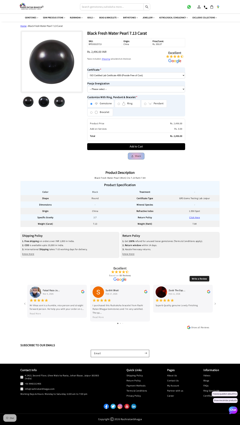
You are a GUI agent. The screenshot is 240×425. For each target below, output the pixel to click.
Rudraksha (75, 17)
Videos (206, 375)
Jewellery (148, 17)
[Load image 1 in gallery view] (28, 102)
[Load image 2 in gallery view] (44, 102)
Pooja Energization (98, 83)
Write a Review (199, 278)
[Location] (218, 6)
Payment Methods (136, 385)
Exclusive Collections (203, 17)
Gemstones (30, 17)
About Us (172, 375)
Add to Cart (136, 146)
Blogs (206, 380)
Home (23, 25)
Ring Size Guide (211, 390)
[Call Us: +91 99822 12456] (21, 383)
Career (170, 395)
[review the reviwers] (82, 292)
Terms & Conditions (137, 390)
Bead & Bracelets (108, 17)
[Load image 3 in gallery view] (59, 102)
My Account (173, 385)
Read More (35, 313)
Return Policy (134, 380)
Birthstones (129, 17)
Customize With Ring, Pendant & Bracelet (112, 97)
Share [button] (138, 155)
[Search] (147, 7)
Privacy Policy (134, 395)
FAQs (205, 385)
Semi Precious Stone (53, 17)
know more (28, 253)
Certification (209, 395)
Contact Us (173, 380)
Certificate (94, 69)
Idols (90, 17)
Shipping (106, 59)
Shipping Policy (135, 375)
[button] (212, 7)
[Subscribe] (145, 353)
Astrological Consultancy (172, 17)
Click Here (194, 217)
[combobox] (115, 7)
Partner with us (175, 390)
